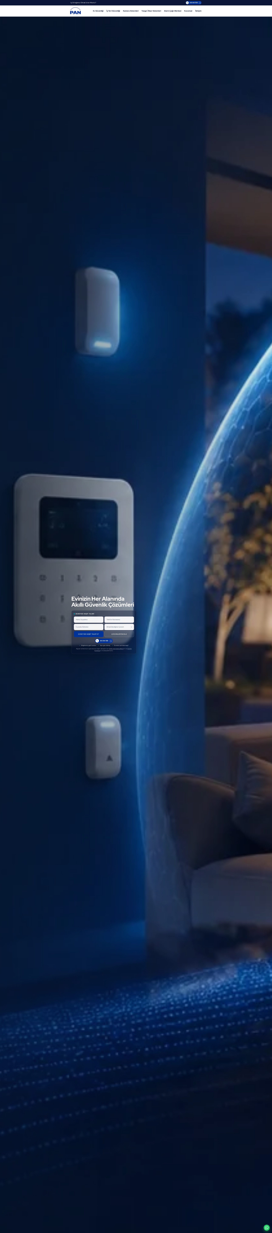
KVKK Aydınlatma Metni (116, 648)
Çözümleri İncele (119, 634)
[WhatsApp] (267, 1228)
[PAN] (75, 11)
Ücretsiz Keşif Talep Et (88, 634)
